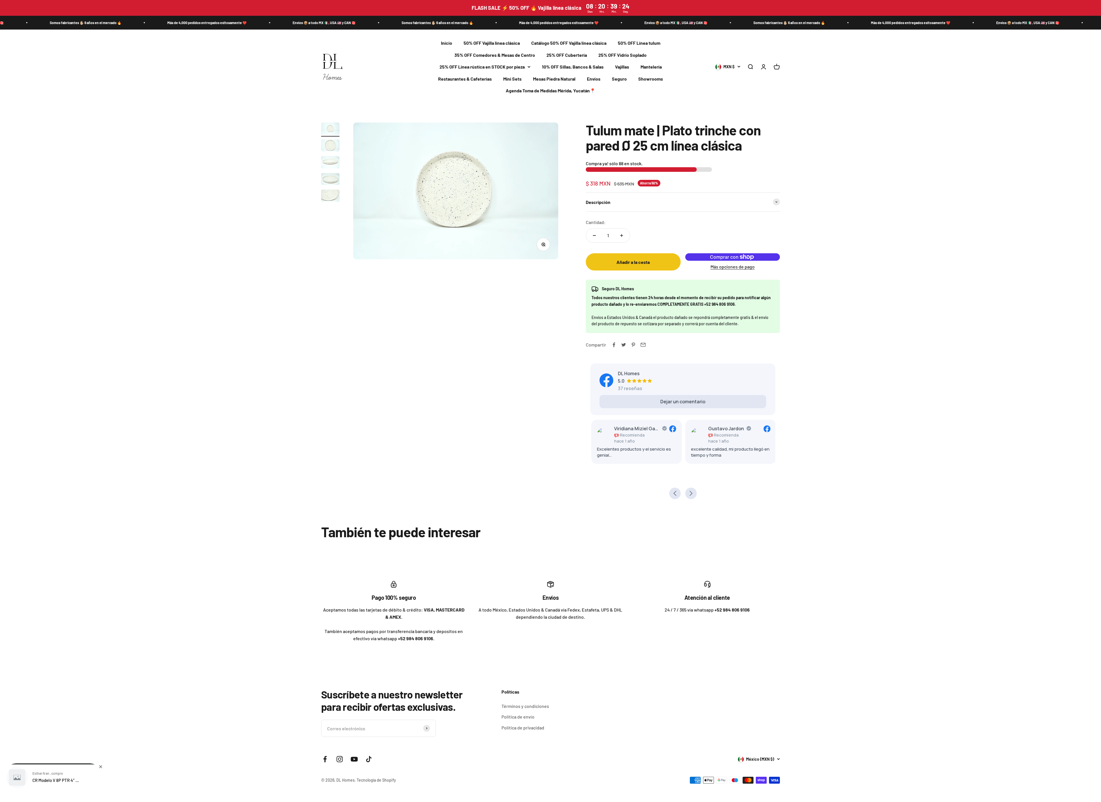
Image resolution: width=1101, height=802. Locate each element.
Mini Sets (512, 78)
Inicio (446, 43)
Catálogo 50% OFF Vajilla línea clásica (568, 43)
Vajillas (622, 67)
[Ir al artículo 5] (330, 197)
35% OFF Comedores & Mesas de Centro (494, 55)
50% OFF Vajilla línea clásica (492, 43)
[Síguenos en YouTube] (354, 759)
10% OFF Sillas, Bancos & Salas (573, 67)
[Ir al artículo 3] (330, 163)
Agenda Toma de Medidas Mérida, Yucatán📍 (551, 91)
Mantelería (651, 67)
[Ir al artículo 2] (330, 146)
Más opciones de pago (732, 266)
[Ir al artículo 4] (330, 180)
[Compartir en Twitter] (623, 345)
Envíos (593, 78)
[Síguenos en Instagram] (339, 759)
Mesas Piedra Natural (554, 78)
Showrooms (650, 78)
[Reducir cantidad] (594, 235)
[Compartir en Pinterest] (633, 345)
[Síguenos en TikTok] (369, 759)
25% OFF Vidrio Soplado (622, 55)
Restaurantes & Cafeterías (465, 78)
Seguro (619, 78)
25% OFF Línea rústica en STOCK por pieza (482, 67)
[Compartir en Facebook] (614, 345)
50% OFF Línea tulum (639, 43)
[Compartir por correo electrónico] (643, 345)
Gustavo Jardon (725, 428)
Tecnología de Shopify (376, 780)
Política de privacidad (522, 727)
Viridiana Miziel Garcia (636, 428)
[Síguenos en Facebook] (325, 759)
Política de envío (517, 716)
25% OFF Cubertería (566, 55)
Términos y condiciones (525, 706)
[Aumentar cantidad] (621, 235)
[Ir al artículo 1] (330, 129)
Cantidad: (596, 222)
